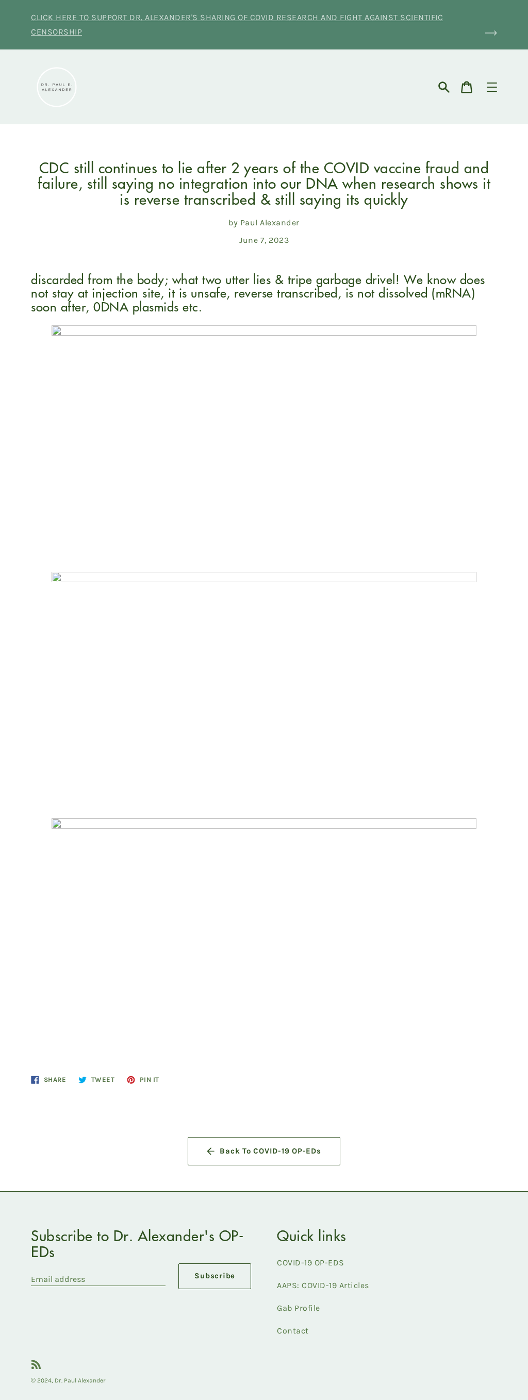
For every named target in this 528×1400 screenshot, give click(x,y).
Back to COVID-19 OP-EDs (270, 1151)
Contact (293, 1331)
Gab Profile (298, 1308)
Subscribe (214, 1275)
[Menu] (492, 87)
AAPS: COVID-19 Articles (323, 1285)
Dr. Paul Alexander (80, 1380)
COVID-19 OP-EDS (310, 1262)
